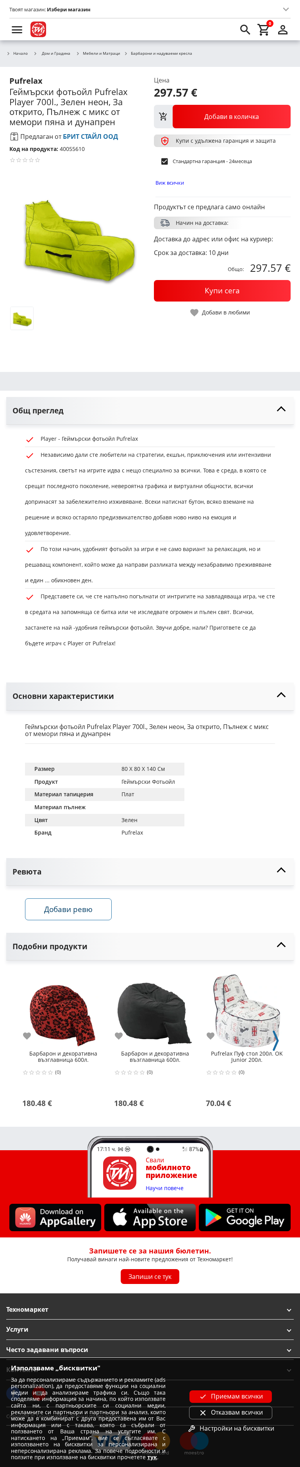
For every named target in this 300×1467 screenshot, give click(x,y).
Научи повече (165, 1188)
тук (152, 1457)
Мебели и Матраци (101, 53)
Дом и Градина (56, 53)
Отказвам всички (237, 1412)
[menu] (17, 29)
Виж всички (169, 182)
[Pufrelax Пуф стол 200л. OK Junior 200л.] (247, 1008)
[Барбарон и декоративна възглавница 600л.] (63, 1008)
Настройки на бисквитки (237, 1428)
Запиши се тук (150, 1276)
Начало (20, 53)
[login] (283, 29)
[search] (245, 29)
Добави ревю (68, 909)
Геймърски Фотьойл (148, 781)
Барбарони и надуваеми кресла (161, 53)
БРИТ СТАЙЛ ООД (90, 136)
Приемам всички (237, 1396)
